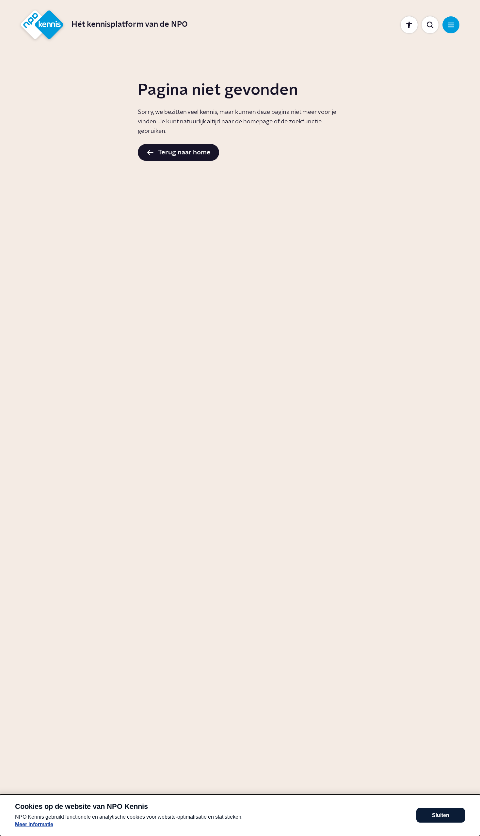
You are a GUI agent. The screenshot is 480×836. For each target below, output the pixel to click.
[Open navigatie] (450, 24)
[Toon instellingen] (409, 24)
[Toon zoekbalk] (430, 24)
